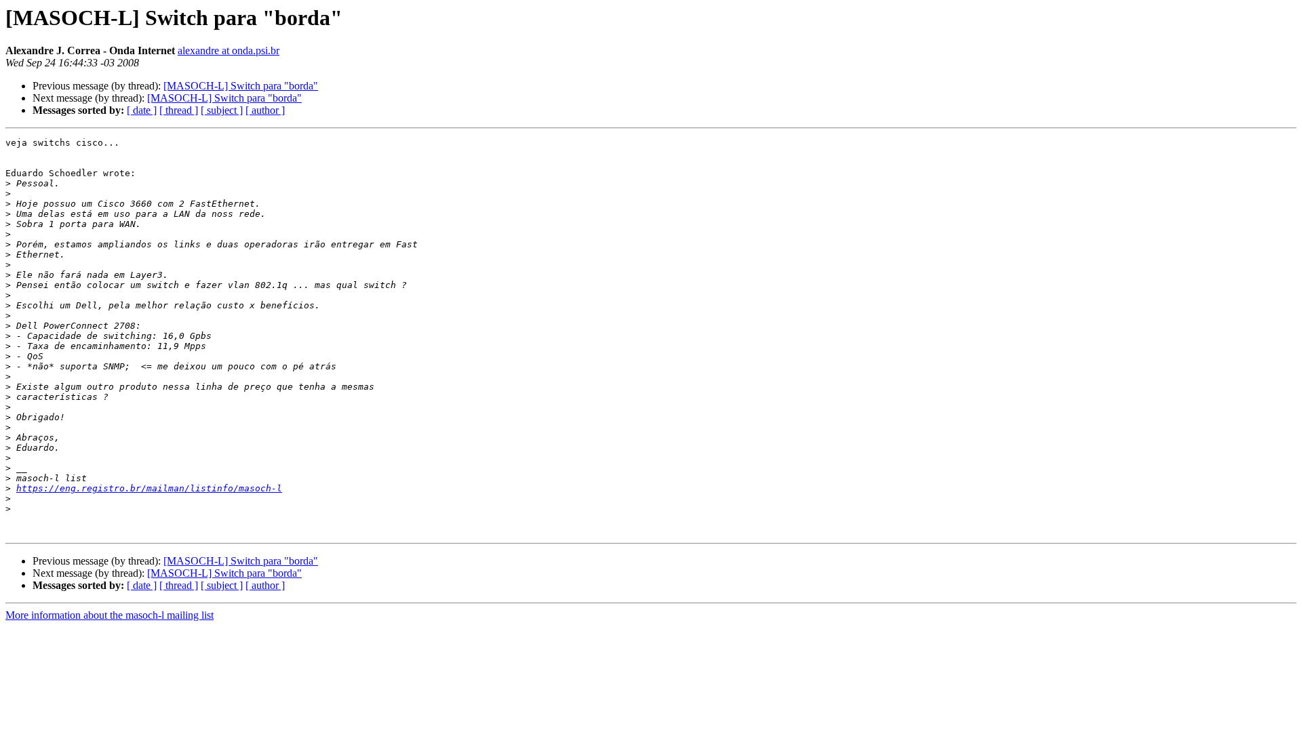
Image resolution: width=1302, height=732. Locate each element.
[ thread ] (178, 110)
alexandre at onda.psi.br (228, 50)
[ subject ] (222, 110)
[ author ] (265, 110)
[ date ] (142, 110)
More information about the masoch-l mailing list (109, 615)
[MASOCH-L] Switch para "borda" (240, 86)
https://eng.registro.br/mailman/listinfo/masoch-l (149, 488)
